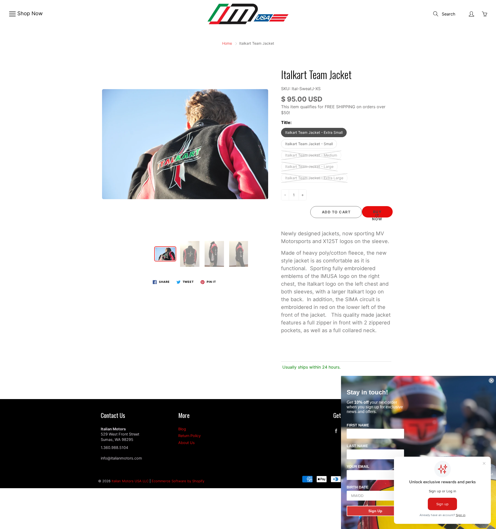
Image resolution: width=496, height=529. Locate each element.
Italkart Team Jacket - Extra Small (314, 132)
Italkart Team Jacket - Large (309, 166)
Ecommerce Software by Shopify (178, 481)
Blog (182, 429)
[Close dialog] (491, 380)
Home (227, 43)
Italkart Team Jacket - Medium (311, 155)
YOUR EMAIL (358, 466)
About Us (186, 442)
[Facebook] (335, 430)
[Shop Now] (12, 14)
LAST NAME (357, 446)
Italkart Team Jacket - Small (309, 144)
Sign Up (375, 511)
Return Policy (189, 435)
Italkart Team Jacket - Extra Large (314, 178)
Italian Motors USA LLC (130, 481)
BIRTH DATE (357, 487)
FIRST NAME (358, 425)
